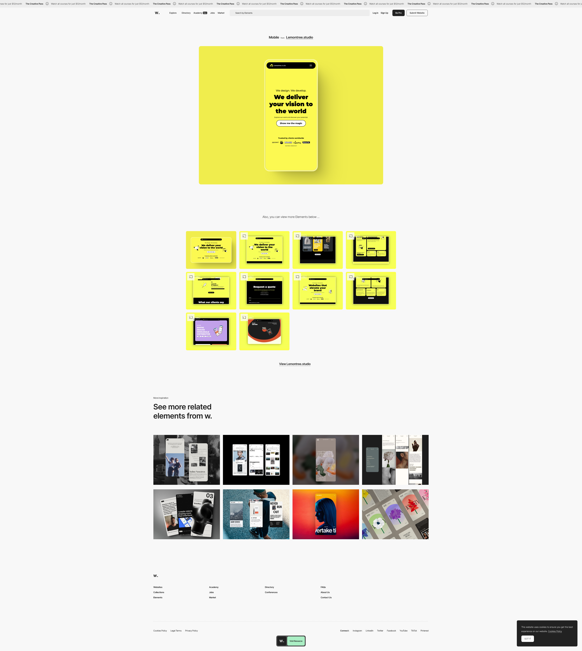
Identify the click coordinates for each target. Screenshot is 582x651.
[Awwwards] (157, 13)
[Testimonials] (211, 291)
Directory (186, 13)
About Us (325, 592)
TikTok (414, 630)
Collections (158, 592)
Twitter (380, 630)
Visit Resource (296, 641)
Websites (157, 587)
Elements (157, 597)
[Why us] (371, 291)
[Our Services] (318, 250)
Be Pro (398, 13)
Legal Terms (176, 630)
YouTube (403, 630)
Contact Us (326, 597)
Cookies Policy (160, 630)
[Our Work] (264, 250)
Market (221, 13)
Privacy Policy (191, 630)
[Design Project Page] (264, 331)
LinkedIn (369, 630)
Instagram (357, 630)
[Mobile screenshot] (186, 460)
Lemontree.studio (299, 37)
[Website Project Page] (211, 331)
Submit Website (417, 13)
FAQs (323, 587)
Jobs (212, 13)
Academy (200, 13)
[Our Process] (371, 250)
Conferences (271, 592)
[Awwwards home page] (281, 641)
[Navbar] (318, 291)
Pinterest (425, 630)
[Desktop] (211, 250)
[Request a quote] (264, 291)
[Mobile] (256, 460)
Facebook (391, 630)
